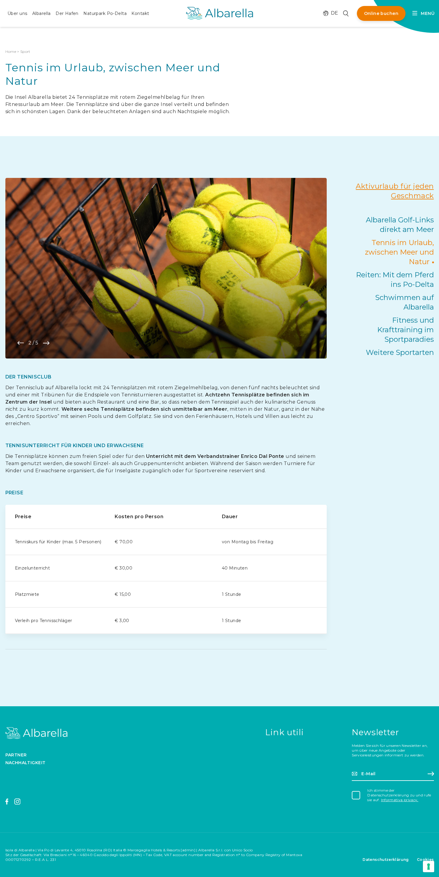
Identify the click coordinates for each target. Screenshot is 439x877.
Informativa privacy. (399, 800)
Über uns (17, 13)
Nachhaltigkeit (25, 762)
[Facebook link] (7, 801)
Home (10, 51)
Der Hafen (67, 13)
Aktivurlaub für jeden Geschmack (395, 191)
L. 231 (51, 859)
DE (331, 13)
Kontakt (140, 13)
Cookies (425, 859)
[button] (20, 343)
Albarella (41, 13)
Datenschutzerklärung (386, 859)
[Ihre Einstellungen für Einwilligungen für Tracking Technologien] (428, 866)
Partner (16, 755)
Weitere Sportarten (400, 352)
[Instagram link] (17, 801)
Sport (25, 51)
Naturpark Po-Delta (105, 13)
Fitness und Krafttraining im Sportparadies (405, 330)
